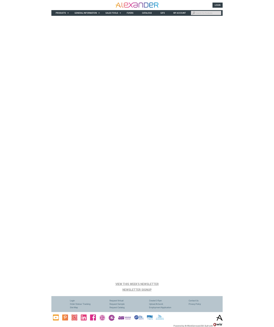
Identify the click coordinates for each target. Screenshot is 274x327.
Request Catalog (117, 307)
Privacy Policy (195, 304)
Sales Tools (111, 13)
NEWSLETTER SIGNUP (137, 289)
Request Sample (117, 304)
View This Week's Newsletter (137, 284)
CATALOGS (147, 13)
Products (61, 13)
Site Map (74, 307)
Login (217, 5)
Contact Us (194, 301)
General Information (85, 13)
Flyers (130, 13)
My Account (179, 13)
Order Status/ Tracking (80, 304)
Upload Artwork (156, 304)
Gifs (162, 13)
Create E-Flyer (155, 301)
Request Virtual (116, 301)
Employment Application (160, 307)
